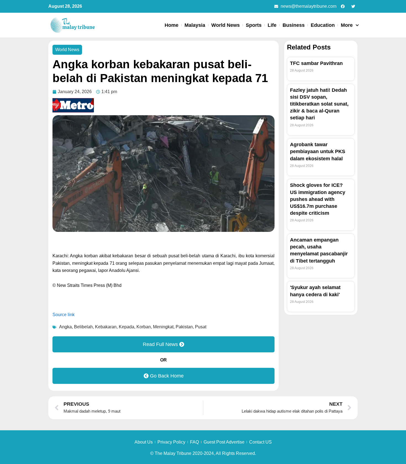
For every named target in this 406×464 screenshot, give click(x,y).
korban (143, 326)
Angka (65, 326)
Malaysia (194, 25)
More (347, 25)
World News (225, 25)
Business (294, 25)
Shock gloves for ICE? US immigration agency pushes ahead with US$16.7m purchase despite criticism (317, 199)
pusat (200, 326)
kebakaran (106, 326)
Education (323, 25)
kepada (126, 326)
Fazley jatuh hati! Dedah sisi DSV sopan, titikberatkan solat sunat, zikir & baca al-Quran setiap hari (319, 104)
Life (272, 25)
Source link (63, 314)
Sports (254, 25)
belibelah (83, 326)
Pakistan (184, 326)
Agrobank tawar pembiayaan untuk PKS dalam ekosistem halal (317, 151)
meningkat (163, 326)
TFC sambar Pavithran (316, 63)
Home (171, 25)
